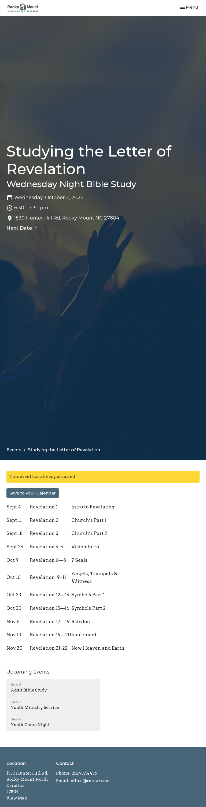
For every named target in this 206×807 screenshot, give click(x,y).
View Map (16, 798)
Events (13, 449)
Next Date (20, 228)
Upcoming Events (28, 672)
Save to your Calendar (33, 493)
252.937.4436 (84, 773)
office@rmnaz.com (90, 780)
